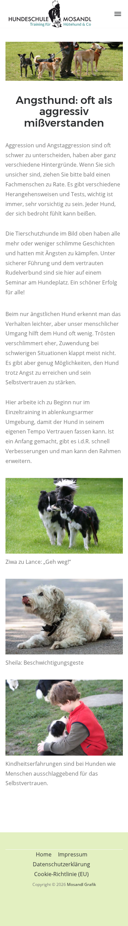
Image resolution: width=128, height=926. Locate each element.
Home (44, 854)
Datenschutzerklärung (61, 864)
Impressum (72, 854)
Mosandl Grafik (81, 884)
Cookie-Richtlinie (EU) (61, 874)
